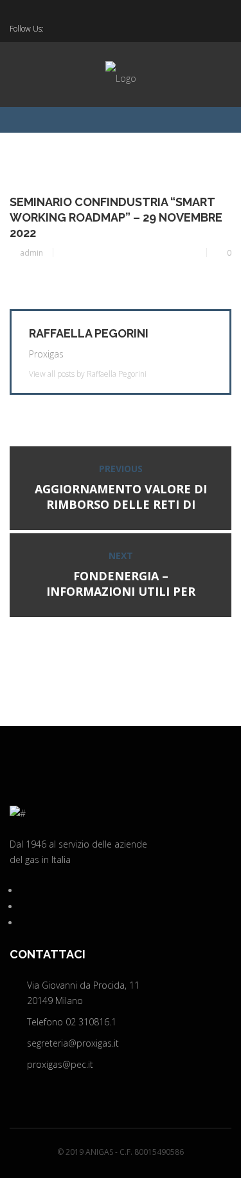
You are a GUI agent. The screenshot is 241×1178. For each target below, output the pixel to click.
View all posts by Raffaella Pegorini (88, 374)
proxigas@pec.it (60, 1064)
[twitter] (51, 29)
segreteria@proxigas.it (73, 1043)
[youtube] (88, 29)
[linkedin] (70, 29)
